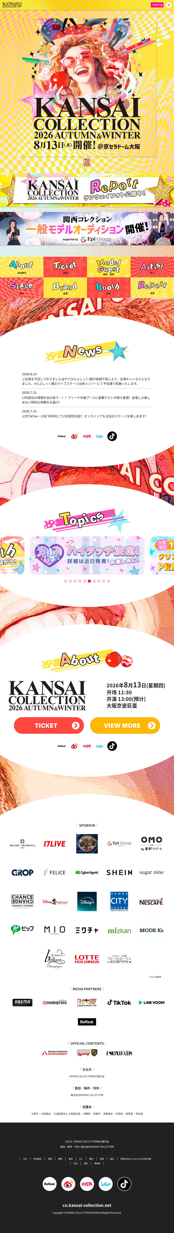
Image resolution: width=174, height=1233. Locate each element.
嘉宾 (71, 1158)
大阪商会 (46, 1113)
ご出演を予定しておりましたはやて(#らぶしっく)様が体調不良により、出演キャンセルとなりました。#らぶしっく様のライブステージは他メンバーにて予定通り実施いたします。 (86, 381)
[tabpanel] (87, 87)
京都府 (86, 1113)
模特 (60, 1158)
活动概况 (37, 1158)
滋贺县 (129, 1113)
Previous (33, 553)
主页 (25, 1158)
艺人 (81, 1158)
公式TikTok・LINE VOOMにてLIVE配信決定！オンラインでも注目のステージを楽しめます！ (85, 416)
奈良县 (139, 1113)
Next (140, 553)
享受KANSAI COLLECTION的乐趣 (135, 1158)
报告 (86, 1163)
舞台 (91, 1158)
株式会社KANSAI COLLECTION (87, 1095)
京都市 (96, 1113)
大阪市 (34, 1113)
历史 (76, 1163)
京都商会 (108, 1113)
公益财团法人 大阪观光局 (67, 1113)
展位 (112, 1158)
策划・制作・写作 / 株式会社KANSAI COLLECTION (87, 1146)
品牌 (102, 1158)
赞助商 (97, 1163)
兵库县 (119, 1113)
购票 (50, 1158)
